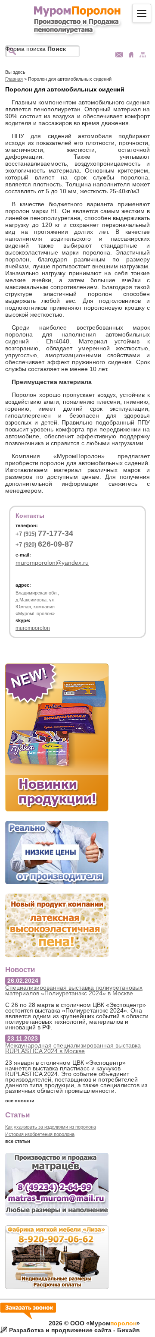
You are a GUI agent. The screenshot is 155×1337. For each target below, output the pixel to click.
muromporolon (33, 628)
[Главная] (77, 20)
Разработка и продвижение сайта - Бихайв (74, 1330)
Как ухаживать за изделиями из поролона (50, 1126)
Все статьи (17, 1141)
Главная (14, 79)
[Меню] (141, 13)
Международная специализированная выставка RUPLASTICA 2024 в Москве (73, 1048)
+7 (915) (44, 534)
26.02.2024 (22, 980)
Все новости (19, 1100)
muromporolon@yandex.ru (52, 562)
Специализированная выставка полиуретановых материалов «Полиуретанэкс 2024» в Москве (74, 990)
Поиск (56, 48)
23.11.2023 (22, 1038)
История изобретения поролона (39, 1134)
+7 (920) (44, 544)
